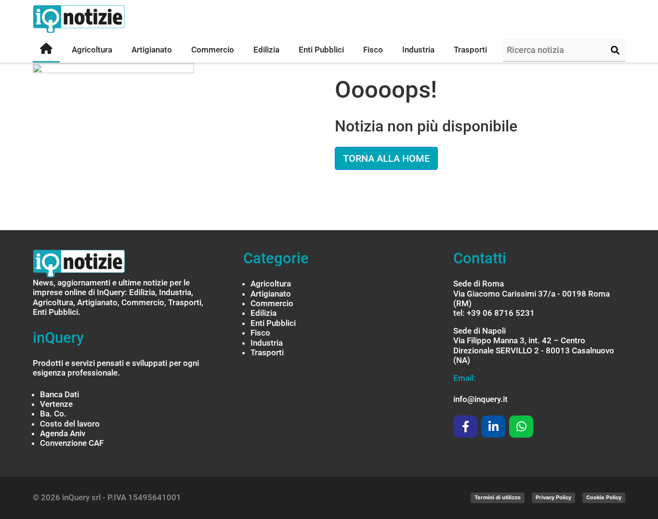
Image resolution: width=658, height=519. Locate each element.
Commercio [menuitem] (212, 49)
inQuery (58, 338)
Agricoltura (270, 283)
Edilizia (263, 313)
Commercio (271, 303)
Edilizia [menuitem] (266, 49)
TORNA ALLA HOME (386, 158)
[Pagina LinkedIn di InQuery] (493, 426)
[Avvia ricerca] (615, 50)
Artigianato (270, 293)
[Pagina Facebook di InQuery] (465, 426)
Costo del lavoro (70, 423)
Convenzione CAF (72, 443)
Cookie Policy (603, 497)
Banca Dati (59, 394)
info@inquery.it (480, 399)
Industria (266, 343)
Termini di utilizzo (497, 497)
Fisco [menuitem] (373, 49)
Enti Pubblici (273, 323)
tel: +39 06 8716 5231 (494, 313)
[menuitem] (46, 50)
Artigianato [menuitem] (152, 49)
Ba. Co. (53, 413)
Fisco (260, 332)
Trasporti (267, 352)
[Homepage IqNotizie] (98, 19)
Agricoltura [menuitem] (92, 49)
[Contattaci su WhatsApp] (521, 426)
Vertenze (56, 404)
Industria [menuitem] (418, 49)
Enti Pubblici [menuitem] (321, 49)
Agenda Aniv (62, 433)
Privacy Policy (553, 497)
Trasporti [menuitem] (470, 49)
